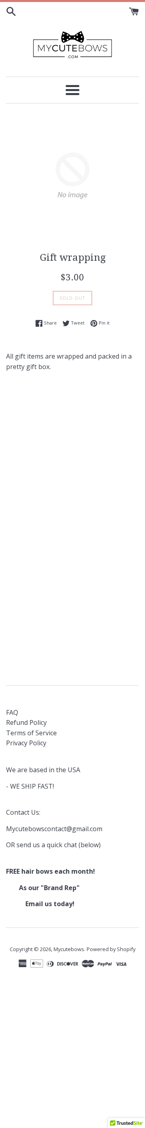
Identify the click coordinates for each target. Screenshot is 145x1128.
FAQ (12, 712)
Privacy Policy (26, 742)
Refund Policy (26, 722)
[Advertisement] (72, 456)
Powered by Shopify (111, 949)
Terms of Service (31, 732)
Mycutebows (69, 949)
